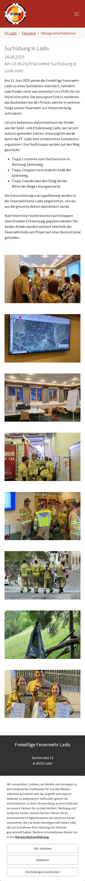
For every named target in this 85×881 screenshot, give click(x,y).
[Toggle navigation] (76, 14)
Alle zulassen (42, 848)
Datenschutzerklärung (32, 837)
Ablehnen (42, 860)
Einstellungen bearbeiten (43, 872)
